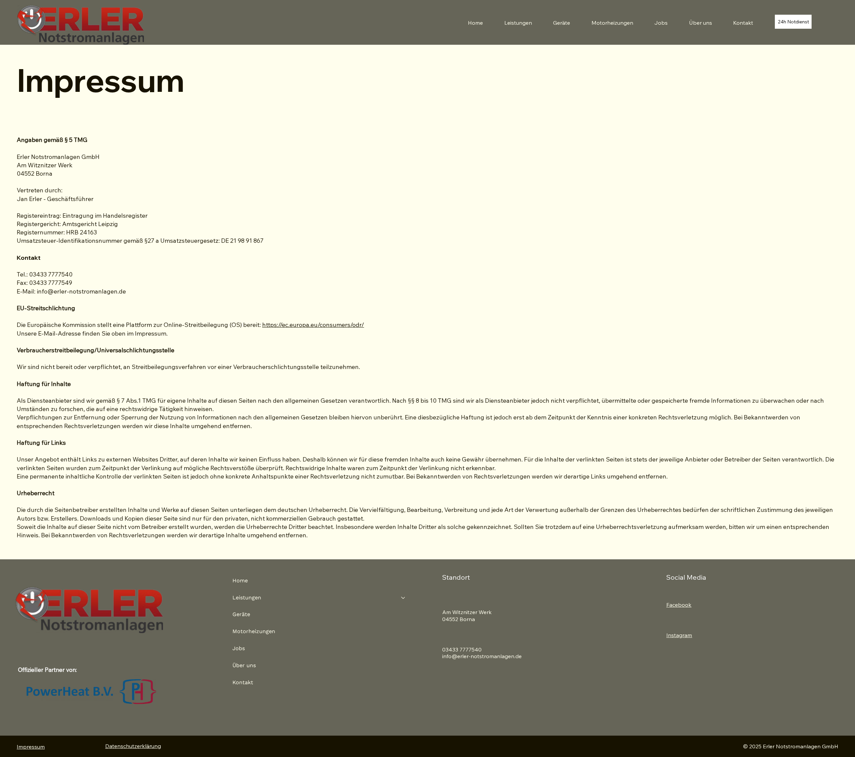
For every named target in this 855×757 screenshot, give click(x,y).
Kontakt (242, 682)
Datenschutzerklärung (133, 746)
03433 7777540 (462, 649)
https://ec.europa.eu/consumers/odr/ (313, 325)
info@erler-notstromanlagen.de (81, 291)
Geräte (241, 614)
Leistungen (246, 597)
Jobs (238, 648)
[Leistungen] (403, 597)
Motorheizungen (253, 631)
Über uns (244, 665)
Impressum (31, 746)
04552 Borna (458, 619)
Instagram (679, 635)
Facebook (678, 604)
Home (240, 580)
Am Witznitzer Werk (467, 612)
